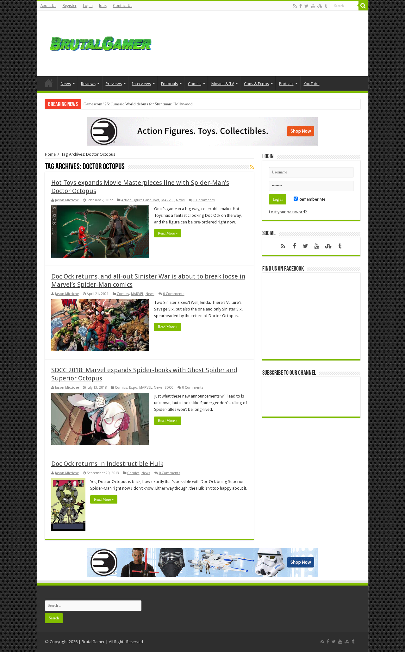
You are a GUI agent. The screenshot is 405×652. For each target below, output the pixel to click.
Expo (133, 388)
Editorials (169, 83)
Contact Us (122, 5)
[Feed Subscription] (252, 167)
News (66, 83)
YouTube (312, 83)
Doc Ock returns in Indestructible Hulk (107, 463)
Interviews (141, 83)
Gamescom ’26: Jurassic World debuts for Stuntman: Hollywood (138, 104)
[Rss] (295, 6)
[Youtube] (312, 6)
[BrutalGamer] (100, 42)
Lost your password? (288, 212)
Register (70, 5)
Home (48, 83)
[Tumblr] (326, 6)
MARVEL (167, 200)
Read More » (168, 233)
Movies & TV (222, 83)
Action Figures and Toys (140, 200)
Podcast (286, 83)
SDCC (169, 388)
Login (88, 5)
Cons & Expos (256, 83)
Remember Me (311, 199)
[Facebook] (300, 6)
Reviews (88, 83)
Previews (114, 83)
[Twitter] (306, 6)
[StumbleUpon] (320, 6)
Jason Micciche (67, 200)
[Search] (363, 5)
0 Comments (204, 200)
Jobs (103, 5)
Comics (194, 83)
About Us (48, 5)
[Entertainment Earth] (202, 131)
